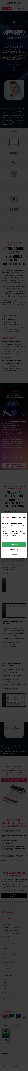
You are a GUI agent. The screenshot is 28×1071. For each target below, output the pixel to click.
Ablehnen (14, 554)
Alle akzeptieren (14, 544)
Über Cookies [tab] (22, 517)
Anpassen (13, 549)
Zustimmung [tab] (5, 517)
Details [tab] (14, 517)
